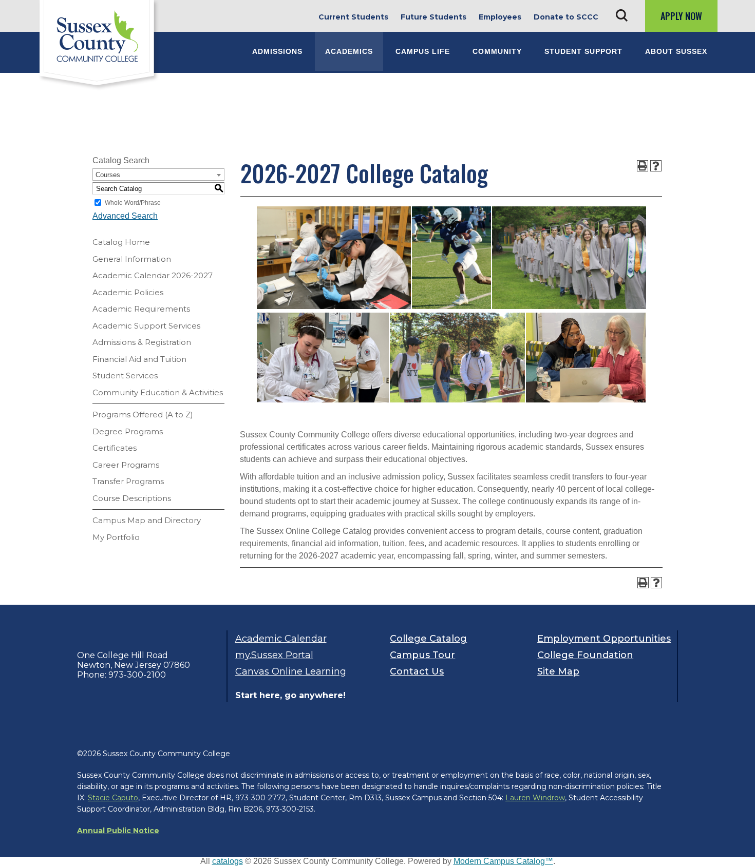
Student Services (125, 375)
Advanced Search (125, 215)
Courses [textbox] (108, 175)
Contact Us (417, 671)
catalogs (227, 861)
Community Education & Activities (157, 392)
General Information (131, 259)
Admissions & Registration (141, 342)
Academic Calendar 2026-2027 (152, 275)
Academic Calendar (281, 638)
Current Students (353, 17)
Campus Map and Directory (146, 520)
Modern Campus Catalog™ (503, 861)
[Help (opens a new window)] (656, 165)
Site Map (558, 671)
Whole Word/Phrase (133, 202)
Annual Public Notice (118, 830)
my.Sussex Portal (274, 655)
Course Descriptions (131, 498)
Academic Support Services (146, 326)
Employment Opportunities (603, 638)
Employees (500, 17)
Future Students (433, 17)
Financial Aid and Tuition (139, 359)
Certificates (114, 448)
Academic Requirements (141, 309)
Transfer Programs (128, 481)
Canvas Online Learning (290, 671)
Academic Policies (127, 292)
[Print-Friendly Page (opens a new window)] (642, 165)
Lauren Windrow (535, 797)
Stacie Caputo (113, 797)
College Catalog (428, 638)
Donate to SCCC (566, 17)
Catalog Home (121, 242)
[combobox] (158, 174)
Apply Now (681, 16)
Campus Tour (422, 655)
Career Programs (125, 465)
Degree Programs (127, 431)
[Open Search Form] (622, 15)
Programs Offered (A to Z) (142, 414)
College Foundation (585, 655)
